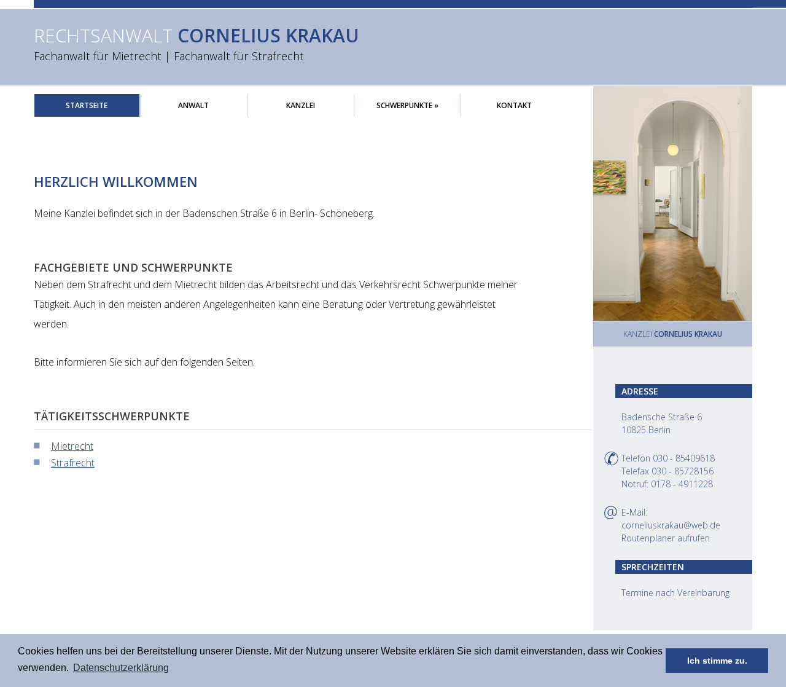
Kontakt (514, 105)
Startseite (86, 105)
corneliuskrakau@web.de (670, 525)
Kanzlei (300, 105)
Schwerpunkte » (407, 105)
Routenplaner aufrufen (665, 538)
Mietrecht (72, 446)
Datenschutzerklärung (121, 667)
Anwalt (193, 105)
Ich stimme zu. (717, 660)
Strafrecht (73, 462)
